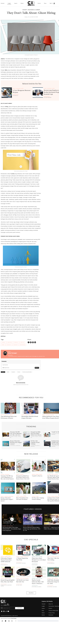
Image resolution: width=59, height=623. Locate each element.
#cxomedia (3, 342)
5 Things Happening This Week (22, 559)
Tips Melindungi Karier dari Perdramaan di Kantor (9, 417)
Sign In (51, 3)
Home (37, 496)
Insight (9, 3)
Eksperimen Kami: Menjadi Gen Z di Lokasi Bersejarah (39, 560)
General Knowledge (9, 496)
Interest (2, 3)
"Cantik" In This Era (37, 475)
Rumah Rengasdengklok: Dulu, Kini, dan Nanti (8, 581)
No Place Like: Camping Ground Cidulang (35, 442)
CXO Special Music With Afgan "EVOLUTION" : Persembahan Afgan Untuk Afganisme (11, 529)
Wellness (7, 474)
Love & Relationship (24, 578)
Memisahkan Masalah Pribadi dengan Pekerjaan (29, 417)
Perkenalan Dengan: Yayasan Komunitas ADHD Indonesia (6, 560)
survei (12, 173)
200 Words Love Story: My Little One (22, 581)
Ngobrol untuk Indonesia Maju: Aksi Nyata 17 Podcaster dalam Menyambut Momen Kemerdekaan (38, 584)
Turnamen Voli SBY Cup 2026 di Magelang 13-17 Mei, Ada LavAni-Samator (15, 434)
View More (31, 592)
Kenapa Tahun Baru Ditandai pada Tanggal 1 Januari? (16, 442)
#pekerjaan (16, 342)
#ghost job (22, 342)
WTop (6, 106)
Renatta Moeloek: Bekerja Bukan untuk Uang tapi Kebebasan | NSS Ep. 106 (31, 529)
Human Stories (39, 474)
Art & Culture (55, 474)
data (6, 70)
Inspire (15, 3)
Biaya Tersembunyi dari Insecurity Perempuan (22, 498)
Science (21, 474)
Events (39, 3)
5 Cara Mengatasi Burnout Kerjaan (21, 91)
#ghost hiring (9, 342)
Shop (45, 3)
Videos (22, 3)
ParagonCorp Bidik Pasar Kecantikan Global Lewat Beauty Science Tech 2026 (36, 434)
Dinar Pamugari (13, 618)
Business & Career (34, 9)
